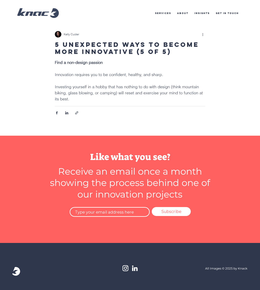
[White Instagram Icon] (125, 268)
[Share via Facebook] (57, 113)
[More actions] (202, 34)
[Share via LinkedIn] (67, 113)
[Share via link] (77, 113)
